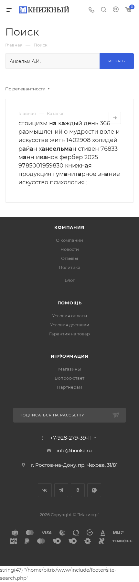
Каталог (55, 113)
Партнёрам (69, 387)
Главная (27, 113)
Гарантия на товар (69, 333)
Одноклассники (78, 490)
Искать (116, 61)
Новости (69, 249)
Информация (70, 356)
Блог (70, 280)
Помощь (70, 302)
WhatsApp (94, 490)
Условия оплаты (69, 315)
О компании (69, 240)
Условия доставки (69, 324)
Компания (69, 227)
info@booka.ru (74, 450)
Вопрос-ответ (69, 378)
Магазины (69, 369)
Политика (69, 267)
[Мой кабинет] (116, 10)
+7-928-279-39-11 (71, 438)
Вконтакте (45, 490)
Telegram (61, 490)
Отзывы (69, 258)
